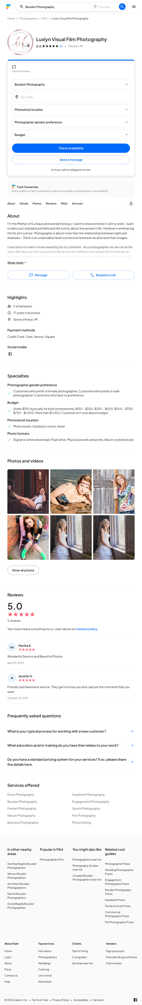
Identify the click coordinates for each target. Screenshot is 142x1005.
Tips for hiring (80, 951)
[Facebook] (10, 354)
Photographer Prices (117, 863)
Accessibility (81, 999)
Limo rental (45, 975)
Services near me (82, 963)
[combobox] (54, 6)
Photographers (28, 18)
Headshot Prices (115, 899)
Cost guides (79, 957)
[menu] (8, 6)
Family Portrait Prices (117, 906)
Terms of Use (40, 999)
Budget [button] (20, 135)
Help (7, 981)
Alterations (44, 981)
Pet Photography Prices (119, 922)
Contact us (11, 975)
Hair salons (44, 951)
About (11, 203)
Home (11, 18)
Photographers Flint (52, 859)
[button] (71, 731)
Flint (44, 18)
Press (7, 969)
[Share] (131, 203)
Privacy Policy (60, 999)
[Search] (122, 6)
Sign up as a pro (115, 951)
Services (77, 203)
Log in (7, 957)
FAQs (64, 203)
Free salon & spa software (121, 957)
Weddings (44, 963)
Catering (43, 969)
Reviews (51, 203)
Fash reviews (113, 963)
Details (24, 203)
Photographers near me (86, 859)
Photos (37, 203)
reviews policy (87, 629)
